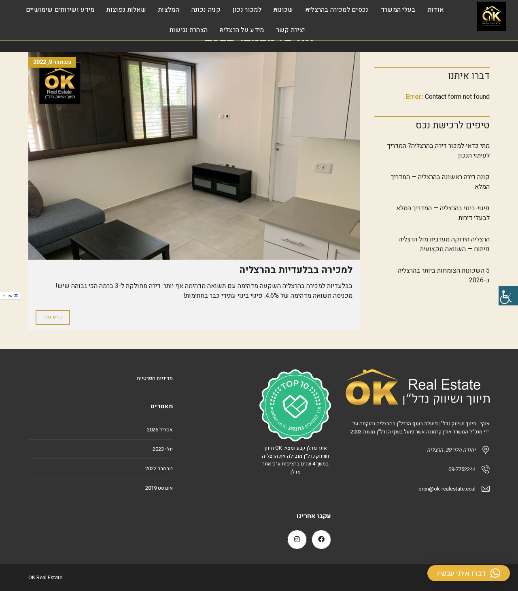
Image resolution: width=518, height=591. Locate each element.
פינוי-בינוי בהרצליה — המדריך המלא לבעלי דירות (443, 213)
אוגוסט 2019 (159, 488)
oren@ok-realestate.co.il (447, 489)
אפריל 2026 (160, 429)
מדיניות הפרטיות (155, 378)
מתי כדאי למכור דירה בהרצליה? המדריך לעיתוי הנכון (438, 150)
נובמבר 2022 (159, 468)
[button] (468, 573)
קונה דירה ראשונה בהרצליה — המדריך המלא (440, 182)
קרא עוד (53, 317)
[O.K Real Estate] (491, 16)
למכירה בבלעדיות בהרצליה (295, 270)
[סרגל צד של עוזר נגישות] (508, 295)
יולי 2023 (163, 449)
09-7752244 (462, 469)
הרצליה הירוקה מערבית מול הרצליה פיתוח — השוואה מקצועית (444, 244)
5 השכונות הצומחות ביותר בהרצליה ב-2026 (444, 275)
